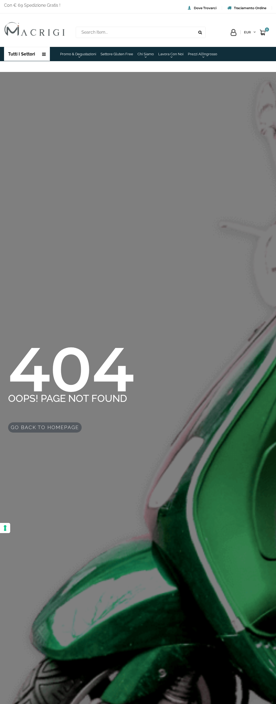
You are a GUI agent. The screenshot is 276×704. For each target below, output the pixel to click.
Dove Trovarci (205, 8)
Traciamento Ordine (250, 8)
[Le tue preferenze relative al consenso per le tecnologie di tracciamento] (5, 528)
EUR (247, 32)
